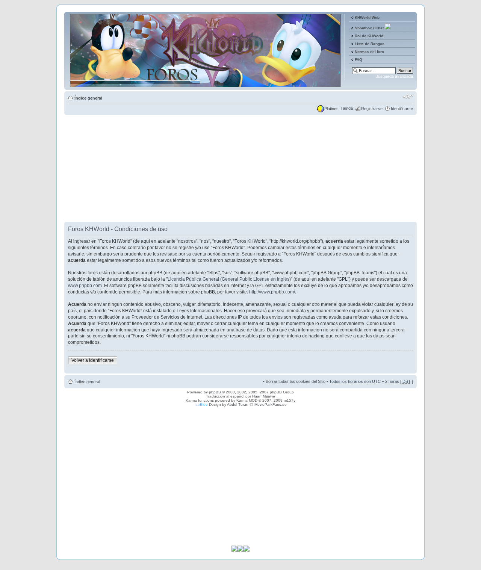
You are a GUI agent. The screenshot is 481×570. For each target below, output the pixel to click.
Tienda (346, 108)
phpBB (215, 392)
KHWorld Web (367, 17)
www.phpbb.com (85, 285)
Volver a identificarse (92, 360)
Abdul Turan (237, 404)
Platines (331, 108)
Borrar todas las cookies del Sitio (295, 381)
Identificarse (402, 108)
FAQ (358, 59)
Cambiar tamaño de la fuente (407, 96)
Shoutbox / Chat (369, 28)
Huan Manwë (263, 396)
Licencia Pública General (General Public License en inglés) (229, 279)
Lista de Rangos (369, 44)
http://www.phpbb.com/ (272, 292)
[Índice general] (205, 84)
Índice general (88, 98)
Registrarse (372, 108)
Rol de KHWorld (369, 36)
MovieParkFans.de (270, 404)
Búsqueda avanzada (394, 76)
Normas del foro (369, 52)
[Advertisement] (240, 169)
